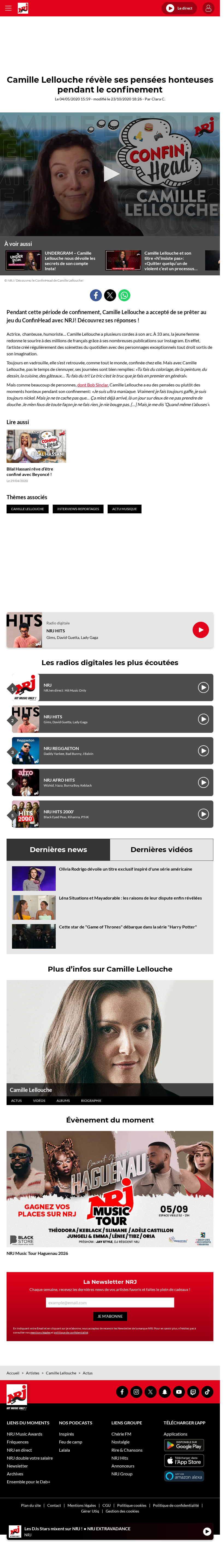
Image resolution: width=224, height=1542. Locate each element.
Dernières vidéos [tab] (162, 849)
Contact (54, 1505)
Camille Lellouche (31, 1089)
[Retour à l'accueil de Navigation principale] (23, 8)
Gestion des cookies (122, 1511)
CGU (106, 1505)
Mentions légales (81, 1505)
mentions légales (40, 1332)
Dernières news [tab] (58, 849)
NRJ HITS (55, 630)
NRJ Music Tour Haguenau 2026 (37, 1253)
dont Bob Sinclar (92, 384)
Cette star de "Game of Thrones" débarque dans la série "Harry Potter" (128, 926)
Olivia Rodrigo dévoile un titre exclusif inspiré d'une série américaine (125, 868)
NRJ (48, 684)
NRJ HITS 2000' (59, 811)
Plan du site (31, 1505)
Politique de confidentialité (176, 1505)
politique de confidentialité (71, 1332)
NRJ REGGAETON (61, 748)
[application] (110, 174)
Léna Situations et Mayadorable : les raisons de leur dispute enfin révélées (130, 897)
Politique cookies (131, 1505)
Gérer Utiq (90, 1511)
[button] (110, 174)
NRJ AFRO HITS (59, 779)
